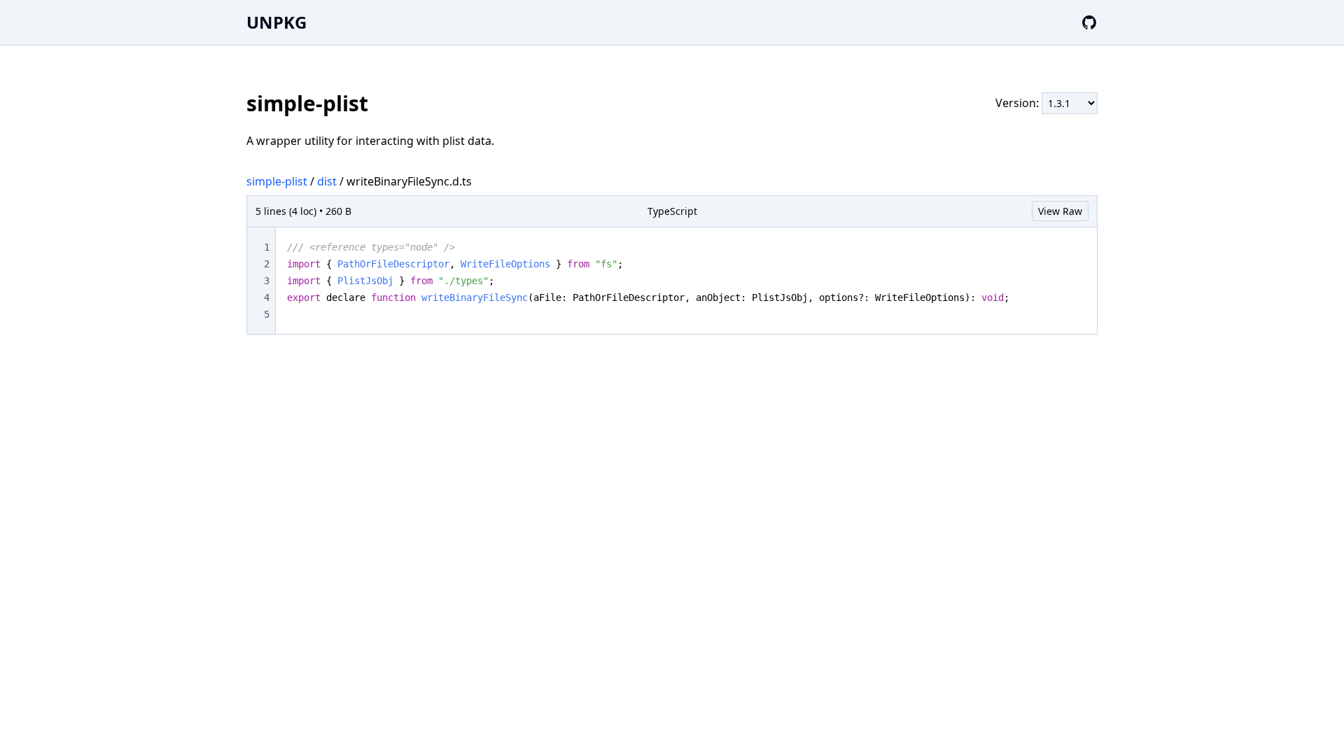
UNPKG (276, 22)
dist (327, 181)
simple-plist (276, 181)
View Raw (1060, 211)
